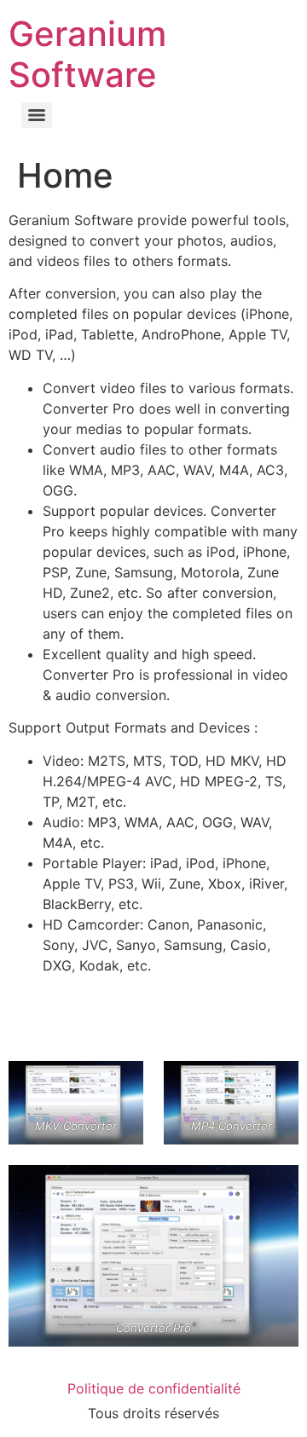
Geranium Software (87, 54)
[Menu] (36, 115)
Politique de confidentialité (153, 1388)
